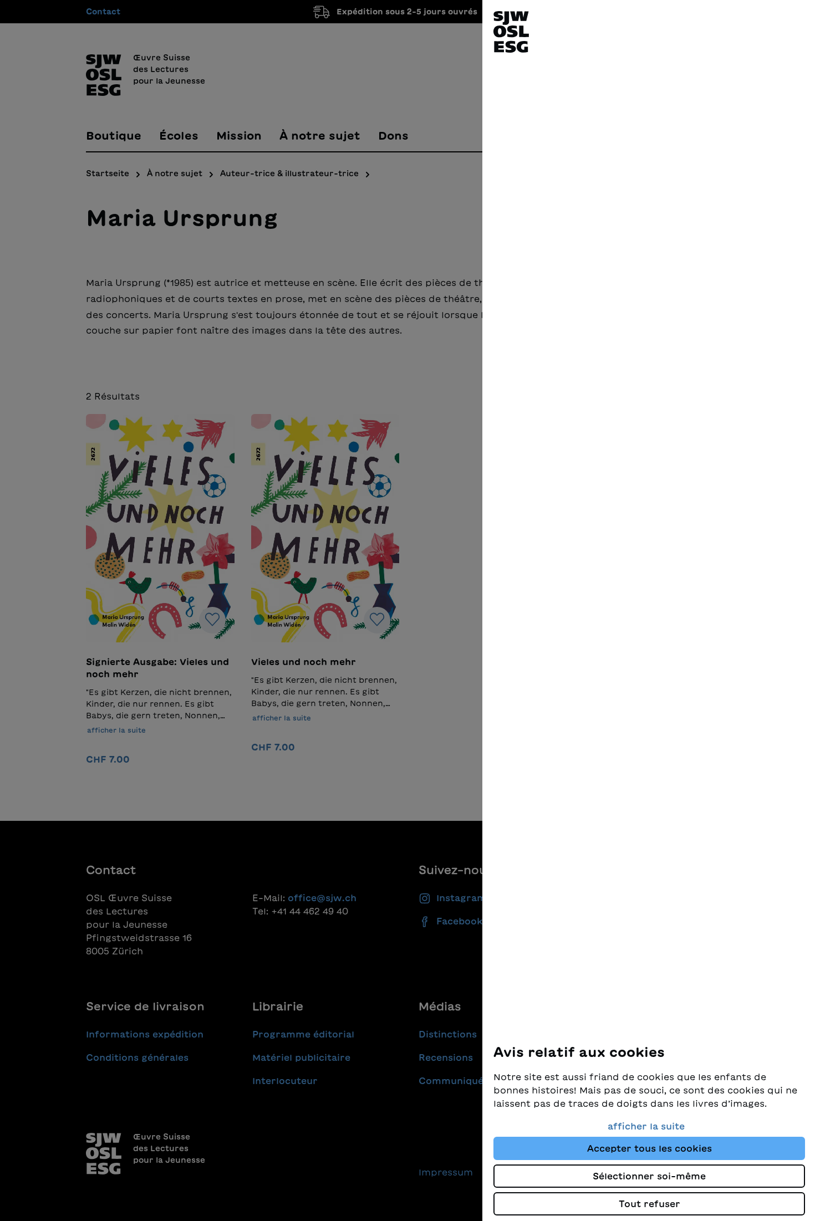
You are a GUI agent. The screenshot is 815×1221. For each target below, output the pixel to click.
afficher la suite (646, 1126)
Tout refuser (649, 1203)
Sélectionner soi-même (649, 1176)
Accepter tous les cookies (649, 1148)
